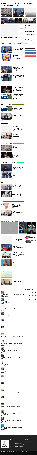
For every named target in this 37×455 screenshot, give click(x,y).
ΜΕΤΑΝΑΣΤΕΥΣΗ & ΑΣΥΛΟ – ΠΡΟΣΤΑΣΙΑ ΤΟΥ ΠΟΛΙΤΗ (23, 451)
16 (35, 296)
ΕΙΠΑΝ (1, 310)
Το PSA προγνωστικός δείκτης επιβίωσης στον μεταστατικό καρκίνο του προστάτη (17, 205)
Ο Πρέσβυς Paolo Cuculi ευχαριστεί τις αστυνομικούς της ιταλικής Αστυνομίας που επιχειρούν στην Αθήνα (18, 174)
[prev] (33, 43)
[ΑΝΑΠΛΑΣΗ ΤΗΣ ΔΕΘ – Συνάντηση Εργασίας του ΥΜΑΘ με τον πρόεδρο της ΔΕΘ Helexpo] (6, 262)
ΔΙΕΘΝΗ (1, 358)
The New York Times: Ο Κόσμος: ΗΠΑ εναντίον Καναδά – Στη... (11, 357)
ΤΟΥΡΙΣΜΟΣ (24, 3)
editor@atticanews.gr (15, 448)
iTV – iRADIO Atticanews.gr (33, 237)
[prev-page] (1, 62)
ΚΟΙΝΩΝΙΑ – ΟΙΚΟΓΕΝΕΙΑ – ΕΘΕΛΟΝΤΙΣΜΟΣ (6, 3)
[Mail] (32, 0)
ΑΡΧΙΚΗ (1, 451)
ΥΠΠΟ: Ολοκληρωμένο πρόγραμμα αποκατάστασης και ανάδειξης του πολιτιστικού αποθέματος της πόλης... (12, 378)
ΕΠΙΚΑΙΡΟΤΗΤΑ (4, 451)
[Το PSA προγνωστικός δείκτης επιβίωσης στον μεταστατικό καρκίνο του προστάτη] (6, 206)
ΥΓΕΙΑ (34, 3)
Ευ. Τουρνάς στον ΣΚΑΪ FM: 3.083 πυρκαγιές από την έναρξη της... (12, 315)
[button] (28, 0)
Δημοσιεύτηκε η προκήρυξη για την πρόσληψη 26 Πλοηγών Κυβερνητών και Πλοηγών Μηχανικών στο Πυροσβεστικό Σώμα (18, 76)
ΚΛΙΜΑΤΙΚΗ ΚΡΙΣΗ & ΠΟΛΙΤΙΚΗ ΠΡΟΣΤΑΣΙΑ (13, 451)
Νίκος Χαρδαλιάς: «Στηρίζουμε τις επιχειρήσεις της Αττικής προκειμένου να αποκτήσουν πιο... (11, 428)
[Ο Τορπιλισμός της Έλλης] (6, 282)
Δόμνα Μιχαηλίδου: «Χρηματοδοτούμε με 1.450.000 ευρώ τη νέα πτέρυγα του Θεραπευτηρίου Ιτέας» (17, 135)
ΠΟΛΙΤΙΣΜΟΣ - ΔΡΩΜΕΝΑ (3, 14)
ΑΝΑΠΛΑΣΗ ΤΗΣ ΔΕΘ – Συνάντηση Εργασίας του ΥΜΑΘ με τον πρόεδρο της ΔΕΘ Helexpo (18, 262)
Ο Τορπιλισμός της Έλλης (17, 281)
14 (32, 296)
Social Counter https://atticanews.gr (30, 48)
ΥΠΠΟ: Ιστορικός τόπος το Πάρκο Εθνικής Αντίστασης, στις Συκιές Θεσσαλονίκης (17, 147)
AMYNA (14, 14)
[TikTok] (33, 0)
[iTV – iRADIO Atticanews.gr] (28, 237)
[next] (35, 43)
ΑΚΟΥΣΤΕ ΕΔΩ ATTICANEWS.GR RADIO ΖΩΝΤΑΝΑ (33, 241)
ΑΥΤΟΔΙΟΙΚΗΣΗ (3, 5)
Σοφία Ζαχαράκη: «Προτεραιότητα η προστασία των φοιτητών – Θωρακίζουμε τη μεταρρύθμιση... (12, 351)
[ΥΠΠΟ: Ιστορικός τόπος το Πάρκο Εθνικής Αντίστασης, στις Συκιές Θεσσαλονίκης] (6, 12)
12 (29, 296)
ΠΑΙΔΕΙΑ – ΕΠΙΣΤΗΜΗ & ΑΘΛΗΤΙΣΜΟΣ (17, 3)
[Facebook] (29, 0)
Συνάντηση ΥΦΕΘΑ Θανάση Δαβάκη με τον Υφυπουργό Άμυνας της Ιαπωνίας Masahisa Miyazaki (18, 49)
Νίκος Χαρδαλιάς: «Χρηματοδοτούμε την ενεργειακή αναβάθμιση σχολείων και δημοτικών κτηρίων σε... (12, 344)
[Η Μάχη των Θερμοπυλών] (6, 274)
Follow (35, 52)
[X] (34, 0)
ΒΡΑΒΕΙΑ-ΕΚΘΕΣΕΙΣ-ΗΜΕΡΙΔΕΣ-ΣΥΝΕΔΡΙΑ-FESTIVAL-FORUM (13, 5)
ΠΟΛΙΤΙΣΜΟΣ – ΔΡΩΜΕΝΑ (30, 3)
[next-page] (2, 62)
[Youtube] (35, 0)
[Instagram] (30, 0)
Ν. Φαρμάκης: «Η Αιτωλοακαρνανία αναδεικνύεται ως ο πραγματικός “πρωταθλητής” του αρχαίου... (10, 329)
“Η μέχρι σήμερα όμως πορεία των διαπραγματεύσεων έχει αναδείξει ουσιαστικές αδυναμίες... (11, 421)
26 (29, 299)
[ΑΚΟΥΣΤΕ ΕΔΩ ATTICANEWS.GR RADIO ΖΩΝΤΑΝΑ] (28, 241)
